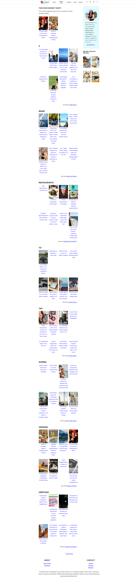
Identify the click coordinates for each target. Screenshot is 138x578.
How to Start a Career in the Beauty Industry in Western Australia (53, 330)
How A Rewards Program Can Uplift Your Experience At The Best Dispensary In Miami (53, 155)
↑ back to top (69, 554)
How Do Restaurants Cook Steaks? (53, 202)
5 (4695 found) (72, 104)
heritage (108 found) (70, 546)
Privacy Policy (47, 563)
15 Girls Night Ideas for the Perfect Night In (53, 65)
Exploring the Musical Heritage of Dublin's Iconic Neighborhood (43, 500)
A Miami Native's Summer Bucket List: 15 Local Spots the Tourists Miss (63, 67)
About (54, 2)
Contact (91, 563)
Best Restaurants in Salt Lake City (43, 188)
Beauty (81, 2)
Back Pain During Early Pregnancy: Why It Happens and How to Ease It (73, 370)
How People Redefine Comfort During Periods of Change (63, 411)
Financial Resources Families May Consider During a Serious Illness (63, 383)
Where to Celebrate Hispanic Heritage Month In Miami (53, 35)
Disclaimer (47, 565)
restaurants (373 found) (70, 241)
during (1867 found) (71, 420)
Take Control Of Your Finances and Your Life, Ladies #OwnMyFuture (73, 478)
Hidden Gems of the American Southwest (43, 541)
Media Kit (90, 567)
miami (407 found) (71, 176)
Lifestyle (69, 2)
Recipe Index (61, 2)
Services (90, 565)
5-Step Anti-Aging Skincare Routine (43, 79)
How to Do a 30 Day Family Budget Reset (73, 294)
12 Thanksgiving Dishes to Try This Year (43, 343)
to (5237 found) (72, 302)
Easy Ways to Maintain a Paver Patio (53, 253)
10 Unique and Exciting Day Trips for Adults (53, 476)
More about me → (91, 44)
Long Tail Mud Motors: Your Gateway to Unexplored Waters (43, 269)
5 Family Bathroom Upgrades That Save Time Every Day (73, 67)
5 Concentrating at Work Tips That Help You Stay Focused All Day (43, 54)
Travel (75, 2)
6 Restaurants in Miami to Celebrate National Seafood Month (73, 204)
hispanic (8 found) (71, 486)
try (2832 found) (72, 355)
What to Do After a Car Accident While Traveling (43, 294)
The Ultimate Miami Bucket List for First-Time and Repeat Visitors (63, 132)
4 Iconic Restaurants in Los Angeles (63, 202)
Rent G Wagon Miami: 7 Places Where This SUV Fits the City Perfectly (73, 119)
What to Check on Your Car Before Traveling (63, 253)
